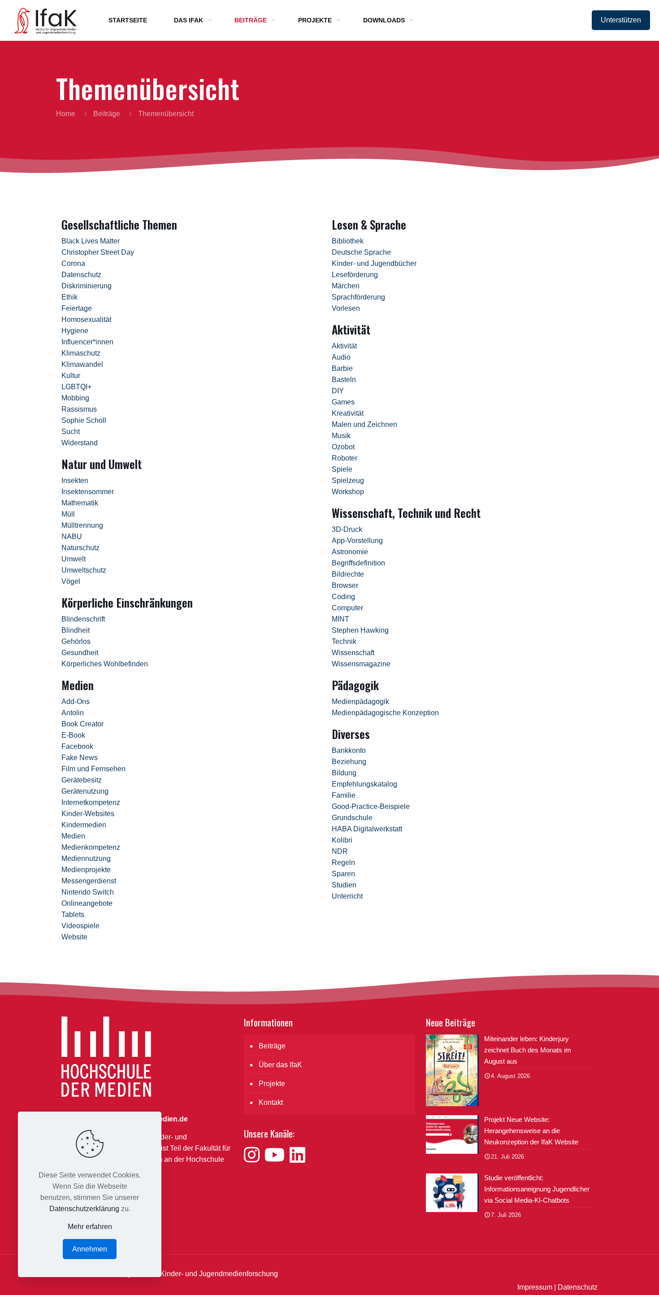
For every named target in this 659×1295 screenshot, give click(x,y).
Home (65, 113)
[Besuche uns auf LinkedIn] (297, 1155)
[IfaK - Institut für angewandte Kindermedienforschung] (43, 20)
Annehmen (89, 1249)
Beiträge (106, 113)
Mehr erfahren (90, 1226)
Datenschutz (578, 1287)
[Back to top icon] (616, 1276)
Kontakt (271, 1102)
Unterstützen (621, 20)
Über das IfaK (280, 1065)
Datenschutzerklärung (84, 1208)
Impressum (534, 1287)
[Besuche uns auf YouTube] (277, 1155)
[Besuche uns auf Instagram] (254, 1155)
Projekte (272, 1083)
